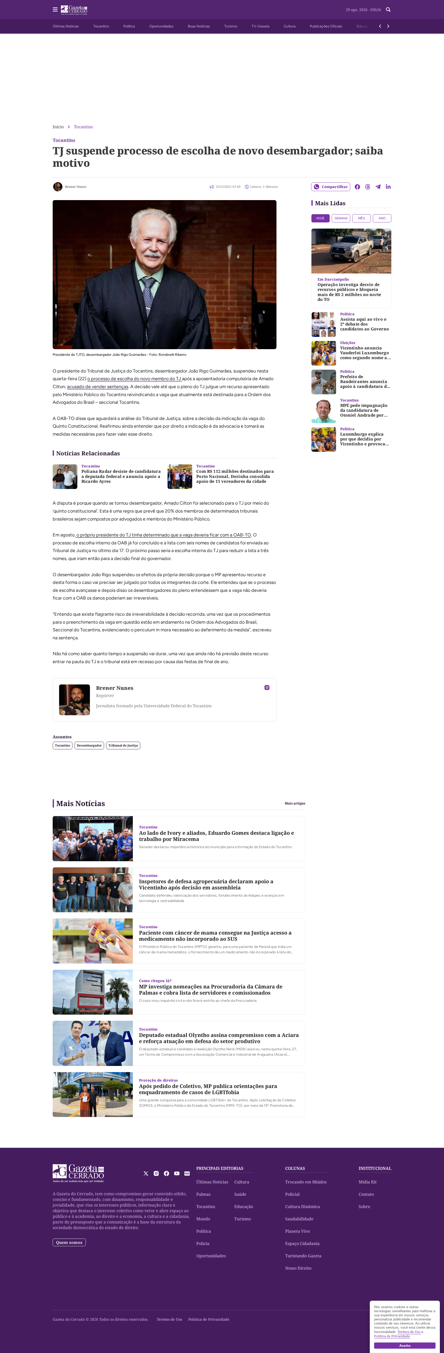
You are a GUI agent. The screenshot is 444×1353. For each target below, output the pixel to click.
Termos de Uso (169, 1319)
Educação (365, 26)
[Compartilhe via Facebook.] (357, 187)
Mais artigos (295, 803)
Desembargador (89, 745)
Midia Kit (368, 1182)
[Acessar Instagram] (267, 687)
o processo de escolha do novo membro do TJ (134, 378)
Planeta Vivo (297, 1231)
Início (58, 127)
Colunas (295, 1168)
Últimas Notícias (66, 26)
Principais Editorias (219, 1168)
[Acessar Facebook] (166, 1173)
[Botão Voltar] (380, 26)
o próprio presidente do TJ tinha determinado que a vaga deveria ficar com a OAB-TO (163, 535)
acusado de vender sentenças (97, 386)
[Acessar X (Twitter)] (146, 1173)
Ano (382, 218)
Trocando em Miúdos (306, 1182)
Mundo (203, 1219)
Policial (292, 1194)
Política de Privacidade (208, 1319)
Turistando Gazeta (303, 1256)
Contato (366, 1194)
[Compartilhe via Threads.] (368, 187)
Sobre (364, 1206)
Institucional (375, 1168)
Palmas (203, 1194)
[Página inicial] (78, 1173)
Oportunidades (161, 26)
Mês (361, 218)
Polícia (202, 1243)
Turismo (230, 26)
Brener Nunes (75, 186)
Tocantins (101, 26)
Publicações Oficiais (326, 26)
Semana (341, 218)
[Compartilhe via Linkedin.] (388, 187)
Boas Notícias (199, 26)
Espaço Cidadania (302, 1243)
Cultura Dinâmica (302, 1206)
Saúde (240, 1194)
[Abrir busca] (388, 9)
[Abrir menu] (55, 9)
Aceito (405, 1346)
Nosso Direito (298, 1268)
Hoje (320, 218)
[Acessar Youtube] (177, 1173)
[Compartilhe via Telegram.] (378, 187)
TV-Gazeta (260, 26)
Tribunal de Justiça (123, 745)
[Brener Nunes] (58, 187)
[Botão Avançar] (388, 26)
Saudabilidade (299, 1219)
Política (129, 26)
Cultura (289, 26)
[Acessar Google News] (187, 1173)
